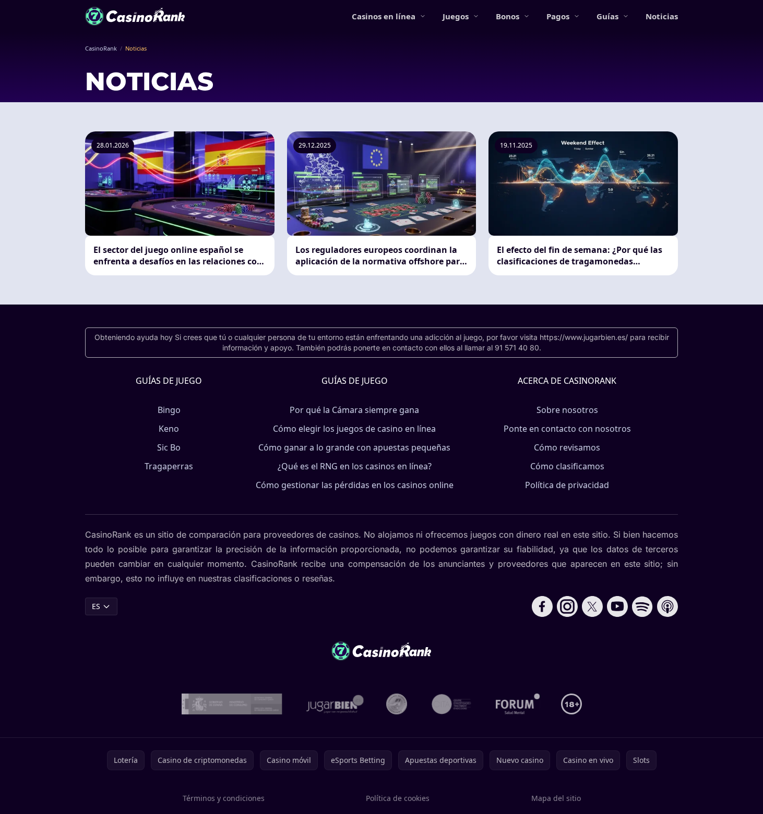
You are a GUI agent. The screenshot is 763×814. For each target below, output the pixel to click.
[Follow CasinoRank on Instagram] (567, 606)
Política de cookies (398, 798)
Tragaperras (169, 466)
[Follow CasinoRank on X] (592, 606)
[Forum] (518, 704)
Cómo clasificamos (567, 466)
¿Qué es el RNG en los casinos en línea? (355, 466)
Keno (169, 428)
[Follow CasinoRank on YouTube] (617, 606)
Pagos (557, 16)
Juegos (456, 16)
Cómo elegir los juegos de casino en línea (354, 428)
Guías (607, 16)
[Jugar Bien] (334, 704)
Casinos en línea (383, 16)
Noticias (662, 16)
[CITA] (451, 704)
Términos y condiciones (224, 798)
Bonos (507, 16)
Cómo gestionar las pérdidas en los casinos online (355, 485)
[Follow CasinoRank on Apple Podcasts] (667, 606)
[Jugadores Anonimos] (396, 704)
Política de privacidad (567, 485)
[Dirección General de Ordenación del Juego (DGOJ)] (232, 704)
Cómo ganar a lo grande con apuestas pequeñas (354, 447)
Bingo (169, 410)
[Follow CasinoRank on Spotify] (642, 606)
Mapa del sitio (556, 798)
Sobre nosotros (567, 410)
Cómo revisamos (567, 447)
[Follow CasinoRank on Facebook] (542, 606)
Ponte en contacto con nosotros (567, 428)
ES (96, 606)
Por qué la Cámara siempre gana (354, 410)
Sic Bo (169, 447)
